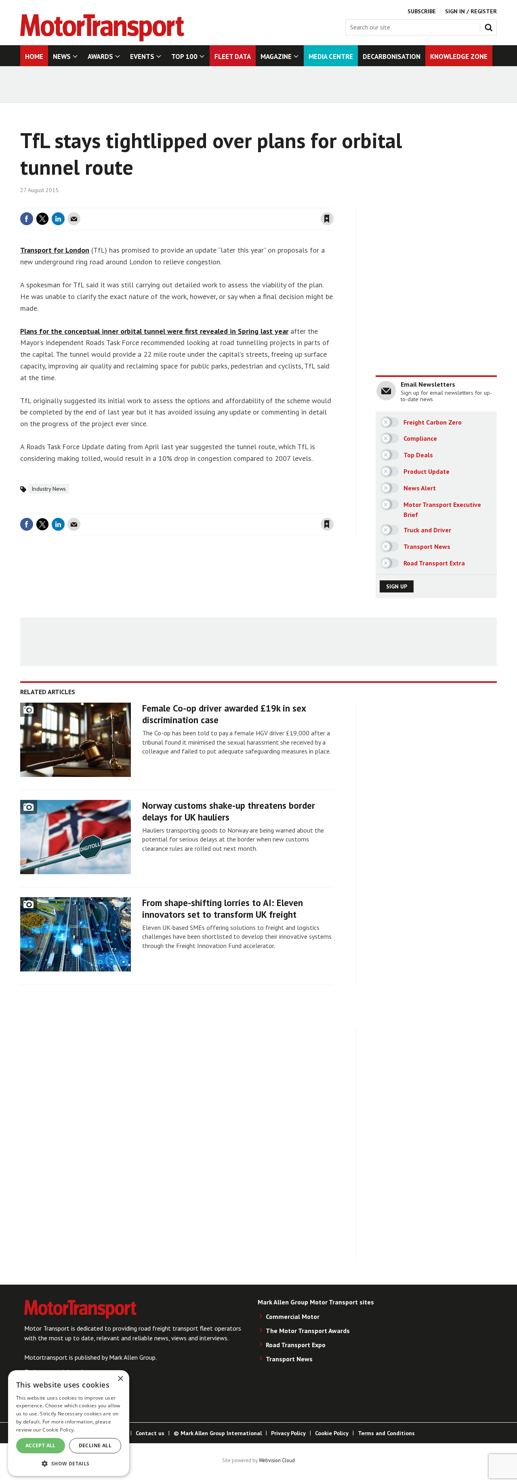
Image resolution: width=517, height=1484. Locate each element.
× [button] (120, 1379)
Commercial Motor (292, 1316)
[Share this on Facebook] (26, 218)
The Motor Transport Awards (308, 1331)
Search (490, 25)
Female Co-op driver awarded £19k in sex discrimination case (224, 714)
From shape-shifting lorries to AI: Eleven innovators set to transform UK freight (222, 908)
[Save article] (327, 218)
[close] (333, 203)
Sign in (231, 203)
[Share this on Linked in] (58, 218)
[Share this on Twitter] (42, 218)
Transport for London (54, 250)
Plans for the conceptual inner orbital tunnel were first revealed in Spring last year (154, 331)
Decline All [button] (95, 1445)
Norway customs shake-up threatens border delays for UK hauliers (228, 811)
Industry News (49, 488)
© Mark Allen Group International (218, 1433)
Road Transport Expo (296, 1345)
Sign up (396, 586)
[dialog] (68, 1423)
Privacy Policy (288, 1433)
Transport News (289, 1359)
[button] (68, 1463)
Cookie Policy (332, 1433)
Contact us (150, 1433)
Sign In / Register (471, 11)
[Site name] (102, 39)
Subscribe (422, 11)
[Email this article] (73, 218)
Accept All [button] (40, 1445)
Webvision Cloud (277, 1460)
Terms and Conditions (386, 1433)
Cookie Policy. (58, 1429)
